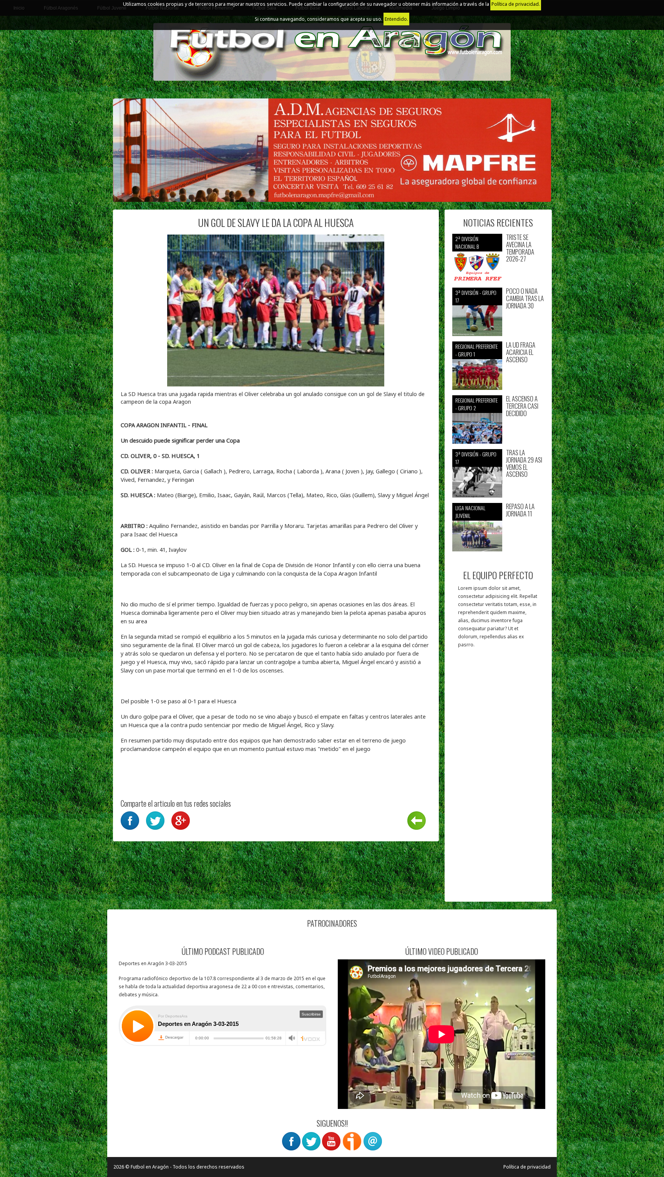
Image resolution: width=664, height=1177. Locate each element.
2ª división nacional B (467, 242)
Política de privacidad (527, 1167)
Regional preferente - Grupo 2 (476, 404)
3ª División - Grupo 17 (475, 296)
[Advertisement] (498, 778)
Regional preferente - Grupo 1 (476, 350)
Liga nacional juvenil (470, 511)
